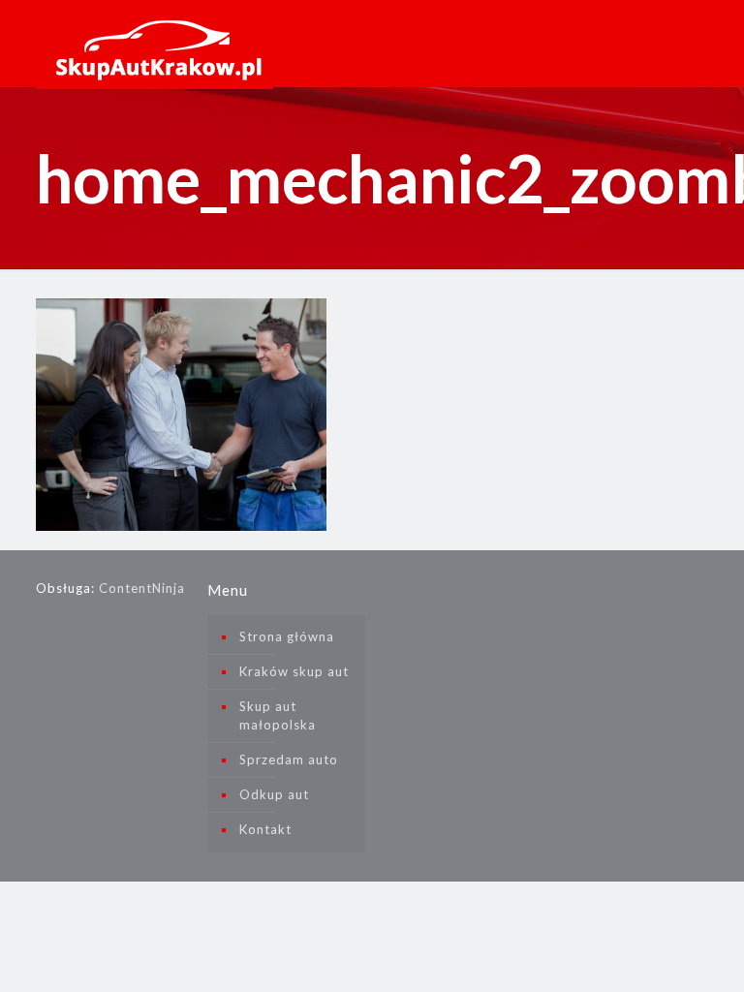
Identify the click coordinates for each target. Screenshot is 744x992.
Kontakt (265, 829)
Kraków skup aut (294, 671)
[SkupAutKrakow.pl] (154, 39)
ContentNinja (142, 588)
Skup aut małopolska (277, 715)
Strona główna (286, 636)
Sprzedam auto (288, 759)
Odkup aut (274, 794)
